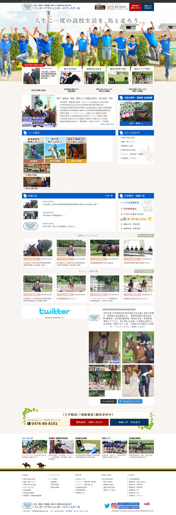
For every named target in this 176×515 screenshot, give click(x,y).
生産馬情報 (27, 490)
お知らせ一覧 (80, 479)
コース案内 (53, 479)
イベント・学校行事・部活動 (132, 154)
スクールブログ (28, 487)
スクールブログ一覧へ (145, 235)
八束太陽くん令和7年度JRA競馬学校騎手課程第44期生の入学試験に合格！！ (71, 204)
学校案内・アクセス (102, 4)
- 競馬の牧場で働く (109, 487)
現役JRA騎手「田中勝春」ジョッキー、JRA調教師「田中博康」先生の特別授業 (61, 457)
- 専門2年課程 (54, 484)
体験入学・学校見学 (136, 484)
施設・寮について (128, 142)
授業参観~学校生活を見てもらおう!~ (136, 298)
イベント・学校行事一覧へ (144, 271)
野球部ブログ (80, 493)
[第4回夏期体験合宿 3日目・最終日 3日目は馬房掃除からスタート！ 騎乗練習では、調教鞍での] (138, 347)
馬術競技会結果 (81, 487)
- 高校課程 (53, 482)
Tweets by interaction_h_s (54, 318)
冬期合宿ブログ (134, 493)
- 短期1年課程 (54, 487)
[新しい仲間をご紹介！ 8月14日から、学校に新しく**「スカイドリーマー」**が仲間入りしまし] (105, 347)
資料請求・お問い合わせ (137, 482)
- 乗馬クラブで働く (109, 490)
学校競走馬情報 (28, 493)
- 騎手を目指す (108, 482)
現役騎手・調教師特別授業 (32, 495)
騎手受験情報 (80, 490)
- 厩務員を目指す (108, 484)
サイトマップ (116, 4)
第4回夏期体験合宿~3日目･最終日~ (102, 263)
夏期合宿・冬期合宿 (136, 487)
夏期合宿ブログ (134, 490)
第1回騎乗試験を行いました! (66, 298)
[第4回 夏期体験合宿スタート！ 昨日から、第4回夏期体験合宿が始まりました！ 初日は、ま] (138, 381)
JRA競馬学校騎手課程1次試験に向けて (137, 263)
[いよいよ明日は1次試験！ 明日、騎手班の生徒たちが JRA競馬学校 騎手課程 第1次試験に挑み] (105, 381)
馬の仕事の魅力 (108, 479)
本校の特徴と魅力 (107, 124)
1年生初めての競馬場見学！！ (54, 215)
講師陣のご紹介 (127, 146)
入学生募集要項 (134, 479)
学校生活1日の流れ (129, 150)
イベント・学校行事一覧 (84, 484)
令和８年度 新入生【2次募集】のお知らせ (59, 226)
